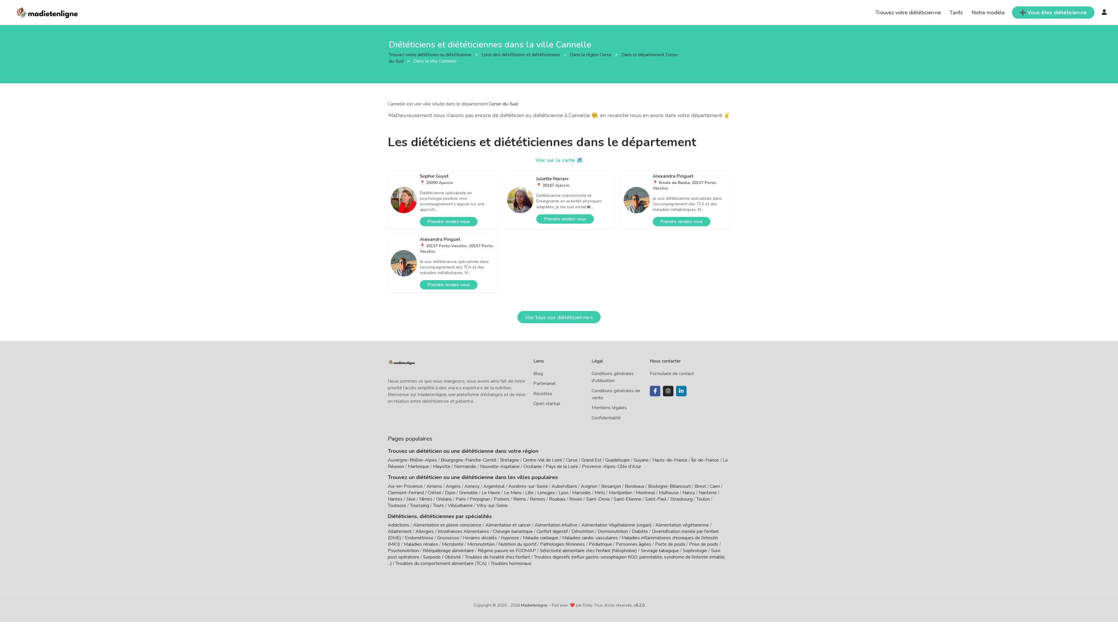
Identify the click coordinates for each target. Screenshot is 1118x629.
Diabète (640, 531)
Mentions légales (609, 407)
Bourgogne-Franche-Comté (468, 460)
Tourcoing (419, 505)
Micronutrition (481, 544)
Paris (461, 499)
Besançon (611, 486)
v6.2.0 (639, 605)
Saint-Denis (598, 499)
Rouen (575, 499)
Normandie (465, 466)
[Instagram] (668, 391)
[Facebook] (655, 391)
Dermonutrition (613, 531)
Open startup (546, 403)
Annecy (472, 486)
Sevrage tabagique (660, 550)
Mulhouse (669, 493)
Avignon (589, 486)
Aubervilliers (564, 486)
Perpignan (480, 499)
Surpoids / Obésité (442, 557)
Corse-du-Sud (503, 104)
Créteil (434, 493)
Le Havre (491, 493)
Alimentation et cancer (508, 525)
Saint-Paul (655, 499)
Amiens (434, 486)
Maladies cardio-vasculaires (590, 538)
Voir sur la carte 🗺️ (559, 160)
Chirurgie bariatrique (513, 531)
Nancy (688, 493)
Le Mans (512, 493)
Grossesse (448, 538)
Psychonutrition (403, 550)
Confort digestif (552, 531)
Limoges (546, 493)
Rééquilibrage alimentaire (448, 550)
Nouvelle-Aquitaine (500, 466)
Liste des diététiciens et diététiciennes (521, 54)
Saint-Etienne (627, 499)
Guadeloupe (617, 460)
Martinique (418, 466)
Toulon (703, 499)
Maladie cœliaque (540, 538)
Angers (453, 486)
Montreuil (645, 493)
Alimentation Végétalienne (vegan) (616, 525)
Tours (438, 505)
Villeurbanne (460, 505)
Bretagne (509, 460)
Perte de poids (670, 544)
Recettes (542, 394)
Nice (410, 499)
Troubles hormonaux (511, 563)
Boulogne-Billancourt (669, 486)
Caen (715, 486)
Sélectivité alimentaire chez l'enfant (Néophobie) (588, 550)
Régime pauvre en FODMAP (507, 550)
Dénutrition (583, 531)
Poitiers (502, 499)
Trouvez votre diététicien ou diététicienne (431, 54)
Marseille (581, 493)
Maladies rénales (421, 544)
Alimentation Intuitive (556, 525)
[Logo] (47, 11)
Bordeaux (634, 486)
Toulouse (397, 505)
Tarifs (956, 12)
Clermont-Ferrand (406, 493)
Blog (538, 373)
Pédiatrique (600, 544)
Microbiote (453, 544)
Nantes (395, 499)
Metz (600, 493)
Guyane (641, 460)
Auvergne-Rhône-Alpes (412, 460)
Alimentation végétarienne (682, 525)
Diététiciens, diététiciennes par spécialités (440, 516)
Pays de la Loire (562, 466)
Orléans (444, 499)
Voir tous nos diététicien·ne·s (559, 317)
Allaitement (400, 531)
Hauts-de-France (669, 460)
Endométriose (419, 538)
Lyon (563, 493)
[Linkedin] (681, 391)
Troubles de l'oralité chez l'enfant (497, 557)
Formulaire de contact (672, 373)
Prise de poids (703, 544)
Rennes (537, 499)
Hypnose (510, 538)
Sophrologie (695, 550)
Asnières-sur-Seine (528, 486)
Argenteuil (494, 486)
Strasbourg (681, 499)
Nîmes (425, 499)
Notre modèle (988, 12)
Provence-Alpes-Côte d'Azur (611, 466)
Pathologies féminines (562, 544)
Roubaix (557, 499)
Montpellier (620, 493)
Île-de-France (705, 460)
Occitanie (532, 466)
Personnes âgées (633, 544)
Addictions (398, 525)
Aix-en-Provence (405, 486)
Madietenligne (534, 605)
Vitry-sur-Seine (492, 505)
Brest (700, 486)
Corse (572, 460)
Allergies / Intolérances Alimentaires (452, 531)
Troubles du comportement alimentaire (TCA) (441, 563)
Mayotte (441, 466)
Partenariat (544, 383)
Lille (529, 493)
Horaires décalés (480, 538)
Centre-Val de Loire (542, 460)
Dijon (450, 493)
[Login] (1104, 12)
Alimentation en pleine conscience (447, 525)
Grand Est (591, 460)
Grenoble (468, 493)
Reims (519, 499)
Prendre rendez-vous (448, 221)
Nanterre (708, 493)
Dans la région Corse (591, 54)
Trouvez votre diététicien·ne (908, 12)
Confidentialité (606, 418)
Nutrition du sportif (517, 544)
